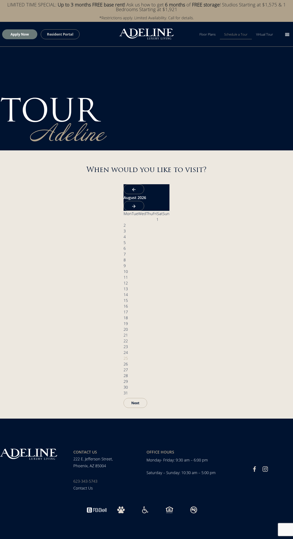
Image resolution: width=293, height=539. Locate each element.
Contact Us (83, 488)
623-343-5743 (85, 481)
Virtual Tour (264, 34)
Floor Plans (207, 34)
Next (135, 403)
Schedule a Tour (236, 34)
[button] (287, 34)
